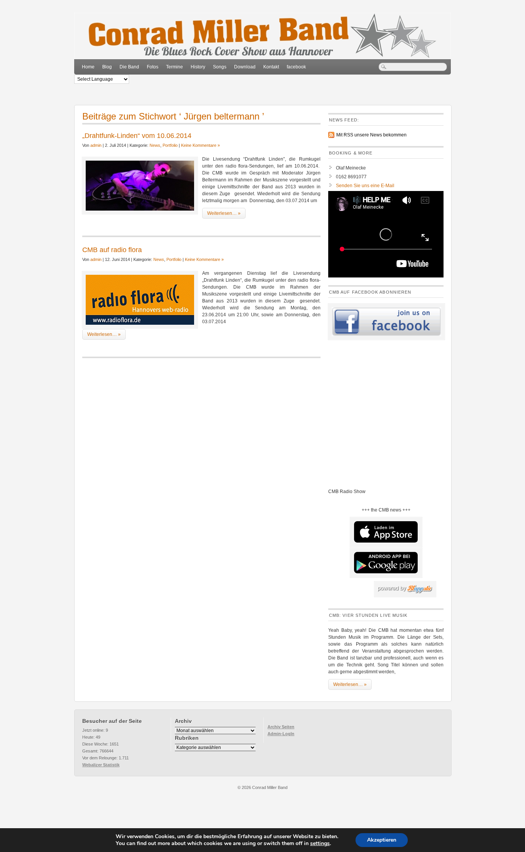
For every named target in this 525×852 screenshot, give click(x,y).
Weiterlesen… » (224, 213)
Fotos (152, 67)
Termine (174, 67)
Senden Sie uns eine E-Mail (365, 185)
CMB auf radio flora (112, 250)
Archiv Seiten (280, 726)
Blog (107, 67)
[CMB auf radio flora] (140, 299)
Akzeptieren (381, 840)
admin (95, 145)
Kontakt (271, 67)
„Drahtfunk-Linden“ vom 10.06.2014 (136, 136)
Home (88, 67)
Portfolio (170, 145)
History (198, 67)
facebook (296, 67)
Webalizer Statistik (101, 764)
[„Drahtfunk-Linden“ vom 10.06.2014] (140, 185)
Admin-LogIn (280, 733)
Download (245, 67)
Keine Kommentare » (200, 145)
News (155, 145)
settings (320, 843)
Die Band (129, 67)
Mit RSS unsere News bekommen (371, 135)
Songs (219, 67)
